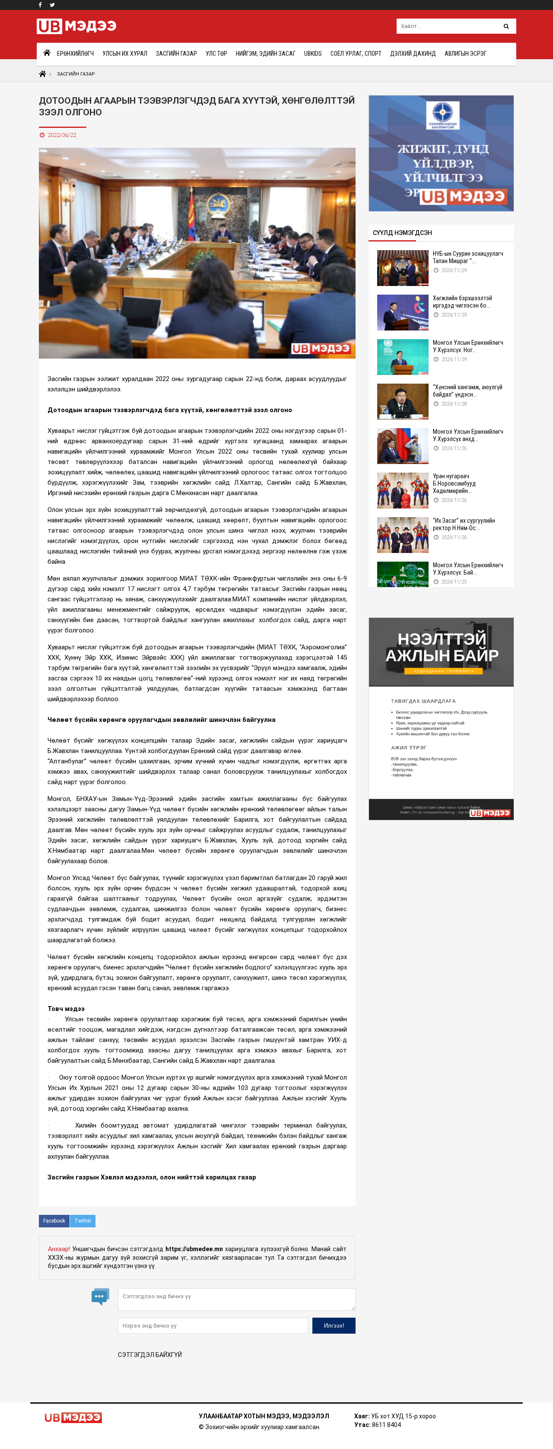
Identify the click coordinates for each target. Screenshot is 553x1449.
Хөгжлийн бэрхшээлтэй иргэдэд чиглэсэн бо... (462, 302)
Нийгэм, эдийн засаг (266, 53)
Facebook (54, 1221)
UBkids (313, 53)
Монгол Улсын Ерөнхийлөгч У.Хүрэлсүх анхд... (468, 435)
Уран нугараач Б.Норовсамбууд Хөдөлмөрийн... (454, 483)
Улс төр (216, 53)
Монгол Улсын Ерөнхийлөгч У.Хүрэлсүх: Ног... (468, 346)
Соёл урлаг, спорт (356, 53)
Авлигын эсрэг (465, 53)
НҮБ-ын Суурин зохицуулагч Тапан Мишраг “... (468, 257)
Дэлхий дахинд (413, 53)
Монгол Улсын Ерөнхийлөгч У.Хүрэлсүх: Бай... (468, 569)
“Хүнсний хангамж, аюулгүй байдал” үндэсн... (467, 391)
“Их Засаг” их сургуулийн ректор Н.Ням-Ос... (464, 524)
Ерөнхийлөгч (75, 53)
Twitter (82, 1221)
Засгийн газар (176, 53)
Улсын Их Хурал (124, 53)
